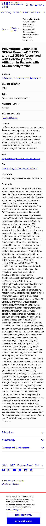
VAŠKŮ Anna (7, 78)
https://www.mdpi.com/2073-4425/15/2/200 (21, 158)
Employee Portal (24, 465)
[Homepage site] (12, 5)
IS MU (5, 465)
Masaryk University (16, 481)
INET (12, 465)
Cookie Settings (12, 509)
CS (31, 5)
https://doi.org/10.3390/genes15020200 (19, 168)
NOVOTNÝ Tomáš (21, 78)
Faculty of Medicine (10, 118)
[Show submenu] (40, 432)
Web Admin (6, 484)
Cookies (16, 484)
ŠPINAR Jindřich (36, 78)
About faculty (8, 440)
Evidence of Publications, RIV (27, 12)
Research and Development (15, 448)
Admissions (8, 432)
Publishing (6, 12)
